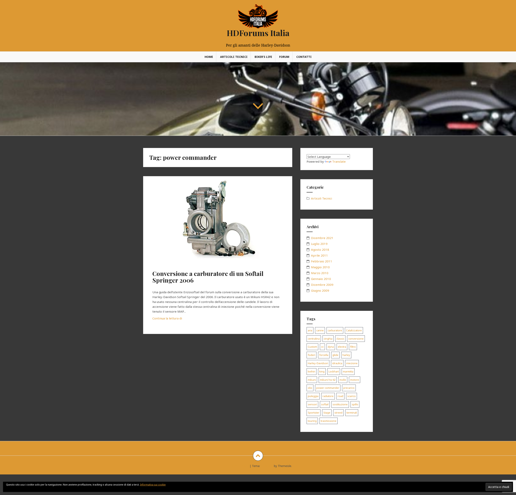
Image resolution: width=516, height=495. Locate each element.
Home (209, 57)
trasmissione (328, 421)
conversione (356, 338)
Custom (312, 346)
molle (342, 380)
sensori (312, 404)
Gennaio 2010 (321, 279)
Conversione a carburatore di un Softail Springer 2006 (207, 276)
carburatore (335, 330)
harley (346, 355)
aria (310, 330)
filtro (353, 346)
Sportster (313, 412)
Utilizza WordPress (236, 466)
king (322, 371)
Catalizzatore (354, 330)
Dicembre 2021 (322, 238)
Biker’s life (263, 57)
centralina (314, 338)
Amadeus (267, 466)
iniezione (352, 363)
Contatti (304, 57)
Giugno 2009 (320, 290)
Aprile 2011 (319, 255)
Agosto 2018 (320, 250)
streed (338, 412)
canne (320, 330)
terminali (351, 412)
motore (354, 380)
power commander (327, 388)
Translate (339, 161)
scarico (351, 396)
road (340, 396)
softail (325, 404)
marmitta (348, 371)
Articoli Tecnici (234, 57)
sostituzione (340, 404)
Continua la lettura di (176, 319)
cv (322, 346)
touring (312, 421)
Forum (284, 57)
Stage (326, 412)
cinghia (328, 338)
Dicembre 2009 (322, 285)
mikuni (312, 380)
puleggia (313, 396)
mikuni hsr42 (327, 380)
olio (310, 388)
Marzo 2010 (319, 273)
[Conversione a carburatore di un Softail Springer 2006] (217, 221)
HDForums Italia (258, 32)
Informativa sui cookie (153, 484)
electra (342, 346)
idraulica (337, 363)
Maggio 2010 (320, 267)
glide (335, 355)
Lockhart (334, 371)
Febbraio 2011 (321, 261)
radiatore (328, 396)
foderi (311, 355)
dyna (331, 346)
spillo (355, 404)
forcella (323, 355)
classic (340, 338)
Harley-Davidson (318, 363)
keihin (311, 371)
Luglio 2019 (319, 244)
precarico (349, 388)
